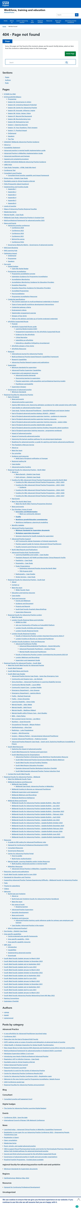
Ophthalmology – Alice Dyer (22, 727)
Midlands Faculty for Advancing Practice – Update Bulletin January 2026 (37, 831)
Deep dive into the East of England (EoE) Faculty (21, 1039)
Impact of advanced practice (22, 433)
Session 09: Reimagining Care (18, 122)
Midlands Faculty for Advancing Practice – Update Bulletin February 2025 (37, 828)
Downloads (12, 956)
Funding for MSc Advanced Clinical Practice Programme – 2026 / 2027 (40, 496)
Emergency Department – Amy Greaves (25, 690)
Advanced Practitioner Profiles (26, 644)
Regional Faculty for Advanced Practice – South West (22, 663)
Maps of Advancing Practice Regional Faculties (20, 209)
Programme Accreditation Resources (24, 296)
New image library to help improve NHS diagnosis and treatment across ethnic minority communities (39, 1048)
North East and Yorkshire (16, 894)
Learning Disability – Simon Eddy (23, 702)
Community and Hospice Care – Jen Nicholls (27, 679)
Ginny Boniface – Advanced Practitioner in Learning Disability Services (36, 682)
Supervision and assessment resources (25, 373)
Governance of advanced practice (20, 390)
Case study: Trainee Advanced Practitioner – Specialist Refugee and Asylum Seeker (41, 410)
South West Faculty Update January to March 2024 (22, 958)
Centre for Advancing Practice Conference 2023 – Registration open (28, 1076)
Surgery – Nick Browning (20, 733)
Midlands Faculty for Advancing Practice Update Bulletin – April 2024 (36, 817)
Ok (77, 1206)
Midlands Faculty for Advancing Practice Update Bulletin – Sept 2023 (36, 808)
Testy (6, 883)
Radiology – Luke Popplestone (22, 730)
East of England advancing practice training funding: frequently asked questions (40, 428)
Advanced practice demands (26, 375)
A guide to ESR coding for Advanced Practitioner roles (27, 842)
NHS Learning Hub (10, 250)
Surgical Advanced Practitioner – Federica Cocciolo (29, 739)
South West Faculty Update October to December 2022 (23, 973)
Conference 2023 (18, 233)
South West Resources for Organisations (26, 755)
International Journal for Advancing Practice (27, 354)
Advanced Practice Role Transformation (25, 552)
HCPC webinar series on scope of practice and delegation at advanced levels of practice (34, 1042)
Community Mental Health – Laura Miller (26, 685)
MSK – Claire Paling (18, 716)
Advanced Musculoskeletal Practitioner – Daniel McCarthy (39, 646)
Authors (8, 80)
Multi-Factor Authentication (21, 859)
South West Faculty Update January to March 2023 (22, 970)
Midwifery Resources (15, 866)
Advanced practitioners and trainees (17, 156)
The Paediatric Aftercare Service (23, 445)
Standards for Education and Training (17, 877)
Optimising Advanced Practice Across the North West (37, 568)
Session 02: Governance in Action (19, 102)
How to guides (17, 856)
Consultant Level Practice (13, 173)
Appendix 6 (12, 203)
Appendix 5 (12, 200)
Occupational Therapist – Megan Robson (26, 724)
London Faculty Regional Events (27, 631)
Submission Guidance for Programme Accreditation (30, 276)
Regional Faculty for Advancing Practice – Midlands (22, 777)
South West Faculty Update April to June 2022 (20, 978)
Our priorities (16, 453)
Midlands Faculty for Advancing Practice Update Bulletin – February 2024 (37, 814)
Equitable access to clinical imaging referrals (19, 181)
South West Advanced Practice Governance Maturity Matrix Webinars (40, 760)
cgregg (6, 1012)
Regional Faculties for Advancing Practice (18, 395)
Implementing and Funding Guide (16, 187)
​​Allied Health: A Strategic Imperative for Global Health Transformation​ (29, 1045)
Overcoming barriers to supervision (28, 378)
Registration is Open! (11, 1137)
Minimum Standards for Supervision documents (20, 1169)
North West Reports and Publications (24, 550)
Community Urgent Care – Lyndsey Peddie (27, 687)
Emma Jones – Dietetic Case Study (16, 178)
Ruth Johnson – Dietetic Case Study (28, 477)
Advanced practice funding (21, 467)
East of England (13, 397)
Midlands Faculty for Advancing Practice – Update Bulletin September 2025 (38, 837)
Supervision (12, 365)
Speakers (11, 136)
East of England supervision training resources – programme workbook (37, 430)
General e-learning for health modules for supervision (35, 536)
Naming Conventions (11, 998)
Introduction (12, 947)
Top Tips (11, 139)
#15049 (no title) (10, 94)
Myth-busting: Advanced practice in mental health (29, 864)
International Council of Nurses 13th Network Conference (24, 1120)
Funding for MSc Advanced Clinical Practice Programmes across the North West (39, 480)
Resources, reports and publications (16, 871)
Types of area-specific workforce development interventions (33, 304)
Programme (12, 99)
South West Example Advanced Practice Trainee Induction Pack (38, 771)
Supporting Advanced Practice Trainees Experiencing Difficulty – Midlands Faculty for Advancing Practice (41, 880)
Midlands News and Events (17, 801)
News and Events (58, 21)
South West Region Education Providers (30, 765)
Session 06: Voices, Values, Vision (19, 113)
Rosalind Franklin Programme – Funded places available (24, 1160)
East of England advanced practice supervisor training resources (34, 419)
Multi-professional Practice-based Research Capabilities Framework (35, 357)
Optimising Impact (10, 253)
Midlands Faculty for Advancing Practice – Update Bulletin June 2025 (36, 834)
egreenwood (8, 1018)
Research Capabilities (19, 359)
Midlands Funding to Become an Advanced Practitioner (31, 789)
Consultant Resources (15, 848)
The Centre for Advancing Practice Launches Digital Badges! (25, 1108)
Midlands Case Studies (19, 784)
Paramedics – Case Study (24, 563)
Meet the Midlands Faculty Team (19, 779)
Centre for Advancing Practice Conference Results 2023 (23, 1073)
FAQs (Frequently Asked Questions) (16, 184)
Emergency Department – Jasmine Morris (26, 693)
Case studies (16, 464)
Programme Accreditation (17, 271)
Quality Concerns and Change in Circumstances (32, 547)
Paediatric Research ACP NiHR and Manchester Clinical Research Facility (41, 557)
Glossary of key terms (19, 316)
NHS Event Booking (11, 248)
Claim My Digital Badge (20, 269)
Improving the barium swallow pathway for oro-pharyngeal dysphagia (37, 439)
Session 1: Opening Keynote (18, 125)
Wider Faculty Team (23, 590)
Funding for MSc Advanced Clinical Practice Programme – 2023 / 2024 (40, 485)
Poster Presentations (23, 566)
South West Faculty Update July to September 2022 (22, 975)
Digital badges (13, 266)
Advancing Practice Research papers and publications (30, 362)
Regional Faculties (40, 21)
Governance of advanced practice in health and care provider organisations (30, 1157)
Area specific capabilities (12, 934)
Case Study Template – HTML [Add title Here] (20, 167)
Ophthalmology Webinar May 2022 (16, 1178)
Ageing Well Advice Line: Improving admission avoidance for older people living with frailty (44, 405)
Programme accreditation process (23, 274)
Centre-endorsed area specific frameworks (23, 936)
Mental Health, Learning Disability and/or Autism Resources (29, 861)
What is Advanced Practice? (17, 928)
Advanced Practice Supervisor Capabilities (26, 370)
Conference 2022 (18, 230)
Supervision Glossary (19, 387)
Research (11, 352)
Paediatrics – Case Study (24, 560)
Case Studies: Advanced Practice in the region (28, 925)
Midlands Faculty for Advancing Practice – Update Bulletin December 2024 (38, 826)
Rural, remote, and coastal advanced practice (20, 1146)
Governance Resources (16, 851)
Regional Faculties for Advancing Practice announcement (24, 1085)
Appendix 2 (12, 192)
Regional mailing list (19, 461)
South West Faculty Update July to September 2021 (22, 987)
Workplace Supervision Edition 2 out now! (19, 1053)
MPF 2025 (7, 945)
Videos (6, 889)
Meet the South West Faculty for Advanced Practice (26, 665)
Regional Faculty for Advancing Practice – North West (26, 470)
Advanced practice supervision (22, 402)
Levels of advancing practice (22, 21)
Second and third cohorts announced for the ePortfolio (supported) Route (30, 1154)
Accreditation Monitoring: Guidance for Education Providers (33, 282)
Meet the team (17, 450)
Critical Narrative (21, 337)
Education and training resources (23, 593)
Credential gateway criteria (21, 307)
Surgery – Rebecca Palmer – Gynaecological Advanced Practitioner (35, 736)
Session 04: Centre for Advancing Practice (22, 108)
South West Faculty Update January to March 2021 (22, 993)
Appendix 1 (12, 189)
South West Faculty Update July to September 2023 (22, 964)
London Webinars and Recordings (27, 657)
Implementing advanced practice (19, 953)
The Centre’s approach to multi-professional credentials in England (35, 302)
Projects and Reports (23, 606)
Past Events (16, 499)
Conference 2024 (18, 228)
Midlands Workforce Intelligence (23, 798)
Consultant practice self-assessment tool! (18, 1099)
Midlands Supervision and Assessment (25, 792)
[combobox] (65, 14)
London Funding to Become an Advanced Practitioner (35, 639)
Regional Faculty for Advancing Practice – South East (26, 580)
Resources (49, 21)
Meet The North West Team (21, 501)
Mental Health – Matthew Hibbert (24, 710)
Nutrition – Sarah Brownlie (21, 722)
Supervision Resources (23, 612)
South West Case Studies (16, 674)
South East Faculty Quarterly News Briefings (31, 609)
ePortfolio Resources (19, 349)
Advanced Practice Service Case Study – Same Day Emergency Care (35, 676)
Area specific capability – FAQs (18, 939)
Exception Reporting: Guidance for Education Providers (31, 288)
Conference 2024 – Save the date (15, 1117)
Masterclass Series (10, 212)
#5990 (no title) (21, 622)
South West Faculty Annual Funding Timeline (32, 763)
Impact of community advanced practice (26, 436)
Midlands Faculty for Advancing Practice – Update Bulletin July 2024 (36, 820)
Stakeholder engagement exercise (24, 313)
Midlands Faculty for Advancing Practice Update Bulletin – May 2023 (36, 803)
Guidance (22, 487)
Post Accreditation (18, 294)
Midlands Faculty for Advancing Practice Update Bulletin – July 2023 (36, 806)
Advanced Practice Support (21, 539)
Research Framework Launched (15, 1068)
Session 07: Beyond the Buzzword (20, 116)
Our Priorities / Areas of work (22, 509)
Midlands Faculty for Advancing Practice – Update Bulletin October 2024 (37, 823)
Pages (7, 77)
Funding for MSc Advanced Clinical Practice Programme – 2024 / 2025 (40, 490)
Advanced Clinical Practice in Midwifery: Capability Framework (34, 869)
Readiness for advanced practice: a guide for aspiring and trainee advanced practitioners (43, 442)
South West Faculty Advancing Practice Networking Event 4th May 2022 (29, 995)
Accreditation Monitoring (21, 279)
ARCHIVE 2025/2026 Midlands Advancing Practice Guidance (25, 162)
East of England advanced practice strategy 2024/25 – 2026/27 (33, 413)
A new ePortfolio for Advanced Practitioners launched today (25, 1033)
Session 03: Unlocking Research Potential (22, 105)
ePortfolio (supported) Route (18, 321)
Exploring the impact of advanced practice (27, 749)
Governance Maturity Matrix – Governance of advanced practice (30, 245)
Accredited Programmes (20, 291)
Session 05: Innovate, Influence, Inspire (21, 110)
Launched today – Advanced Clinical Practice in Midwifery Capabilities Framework (33, 1129)
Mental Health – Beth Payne (22, 707)
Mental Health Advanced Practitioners (32, 652)
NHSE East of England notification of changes (32, 458)
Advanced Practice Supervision (22, 528)
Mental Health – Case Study (14, 215)
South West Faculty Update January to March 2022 (22, 981)
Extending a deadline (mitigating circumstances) (32, 343)
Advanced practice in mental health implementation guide (24, 150)
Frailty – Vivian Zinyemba (21, 699)
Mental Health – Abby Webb (22, 705)
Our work (32, 21)
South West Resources (15, 747)
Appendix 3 (12, 195)
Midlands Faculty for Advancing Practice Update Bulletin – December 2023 (38, 811)
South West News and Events (18, 671)
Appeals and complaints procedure (16, 159)
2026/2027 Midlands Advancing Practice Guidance (21, 142)
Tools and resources (18, 598)
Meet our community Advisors (30, 514)
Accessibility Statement (12, 148)
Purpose (14, 324)
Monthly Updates (18, 525)
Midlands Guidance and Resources (20, 782)
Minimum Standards (19, 392)
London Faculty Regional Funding (24, 634)
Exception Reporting (19, 285)
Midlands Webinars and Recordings (24, 795)
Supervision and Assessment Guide (28, 660)
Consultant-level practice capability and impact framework (28, 175)
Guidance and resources (20, 456)
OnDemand (12, 133)
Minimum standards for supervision (24, 367)
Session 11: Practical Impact (17, 130)
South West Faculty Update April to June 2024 (20, 874)
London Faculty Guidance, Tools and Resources (28, 642)
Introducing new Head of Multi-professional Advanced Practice (26, 1056)
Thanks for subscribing (12, 886)
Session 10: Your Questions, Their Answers (22, 128)
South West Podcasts (15, 668)
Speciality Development (20, 912)
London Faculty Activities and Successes (29, 628)
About (14, 582)
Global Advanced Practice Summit (16, 1065)
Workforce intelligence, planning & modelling (32, 522)
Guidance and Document (24, 603)
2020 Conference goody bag (14, 1082)
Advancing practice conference (70, 21)
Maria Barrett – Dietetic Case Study (28, 474)
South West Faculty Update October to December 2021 (23, 984)
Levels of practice (10, 206)
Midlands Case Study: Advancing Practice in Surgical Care (24, 217)
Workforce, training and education (24, 10)
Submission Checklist (11, 1001)
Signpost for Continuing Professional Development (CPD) (28, 845)
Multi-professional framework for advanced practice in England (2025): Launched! (33, 1051)
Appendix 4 (12, 198)
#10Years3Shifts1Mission (12, 97)
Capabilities (12, 950)
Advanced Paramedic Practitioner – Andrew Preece (37, 649)
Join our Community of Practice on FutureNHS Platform (35, 625)
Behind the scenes (18, 239)
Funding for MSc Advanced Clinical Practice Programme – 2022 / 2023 (40, 482)
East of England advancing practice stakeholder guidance (32, 425)
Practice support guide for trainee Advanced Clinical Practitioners (38, 544)
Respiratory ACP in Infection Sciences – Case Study (21, 1059)
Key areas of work (18, 904)
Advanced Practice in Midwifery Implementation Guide (23, 153)
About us (12, 21)
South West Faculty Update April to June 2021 (20, 990)
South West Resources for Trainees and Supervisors (29, 752)
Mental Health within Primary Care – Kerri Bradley (29, 713)
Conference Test (9, 170)
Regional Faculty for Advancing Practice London (25, 615)
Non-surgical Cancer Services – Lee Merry (26, 719)
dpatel (6, 1015)
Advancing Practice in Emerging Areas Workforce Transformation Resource (42, 757)
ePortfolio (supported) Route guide (24, 327)
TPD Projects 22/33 (25, 571)
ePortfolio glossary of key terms (23, 346)
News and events (18, 399)
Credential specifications (16, 299)
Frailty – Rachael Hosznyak (21, 696)
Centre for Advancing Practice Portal (21, 854)
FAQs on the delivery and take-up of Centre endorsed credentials (35, 319)
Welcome (7, 891)
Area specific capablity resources (19, 942)
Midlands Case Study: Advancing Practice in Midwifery (35, 786)
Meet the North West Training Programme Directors (34, 504)
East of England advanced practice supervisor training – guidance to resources (39, 416)
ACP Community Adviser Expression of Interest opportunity (36, 541)
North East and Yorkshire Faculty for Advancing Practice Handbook (35, 899)
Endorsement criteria (19, 310)
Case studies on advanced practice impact (26, 408)
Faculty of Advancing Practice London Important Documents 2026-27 (40, 636)
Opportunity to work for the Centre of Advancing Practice (24, 1070)
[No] (79, 1198)
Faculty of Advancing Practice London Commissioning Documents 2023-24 (42, 654)
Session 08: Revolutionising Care (19, 119)
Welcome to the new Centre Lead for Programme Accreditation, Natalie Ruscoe (32, 1079)
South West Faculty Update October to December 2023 (23, 961)
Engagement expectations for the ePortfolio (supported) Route (38, 332)
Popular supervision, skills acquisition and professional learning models (40, 381)
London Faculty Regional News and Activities (27, 620)
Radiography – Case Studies (25, 574)
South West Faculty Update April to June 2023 (20, 967)
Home (5, 21)
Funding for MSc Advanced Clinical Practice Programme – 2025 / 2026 (40, 493)
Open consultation (10, 1140)
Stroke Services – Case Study (25, 577)
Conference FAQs (18, 242)
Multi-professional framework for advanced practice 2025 (24, 220)
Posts (7, 83)
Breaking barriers (22, 907)
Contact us (15, 585)
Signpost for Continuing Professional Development (22, 1187)
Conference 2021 (18, 236)
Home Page (70, 54)
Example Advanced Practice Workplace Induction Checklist (36, 768)
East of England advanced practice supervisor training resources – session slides (39, 422)
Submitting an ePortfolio (24, 340)
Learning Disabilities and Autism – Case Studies (32, 555)
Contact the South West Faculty (19, 774)
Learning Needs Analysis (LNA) (26, 329)
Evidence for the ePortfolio (25, 334)
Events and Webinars (23, 601)
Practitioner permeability (24, 384)
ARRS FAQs (8, 165)
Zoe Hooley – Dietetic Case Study (15, 931)
